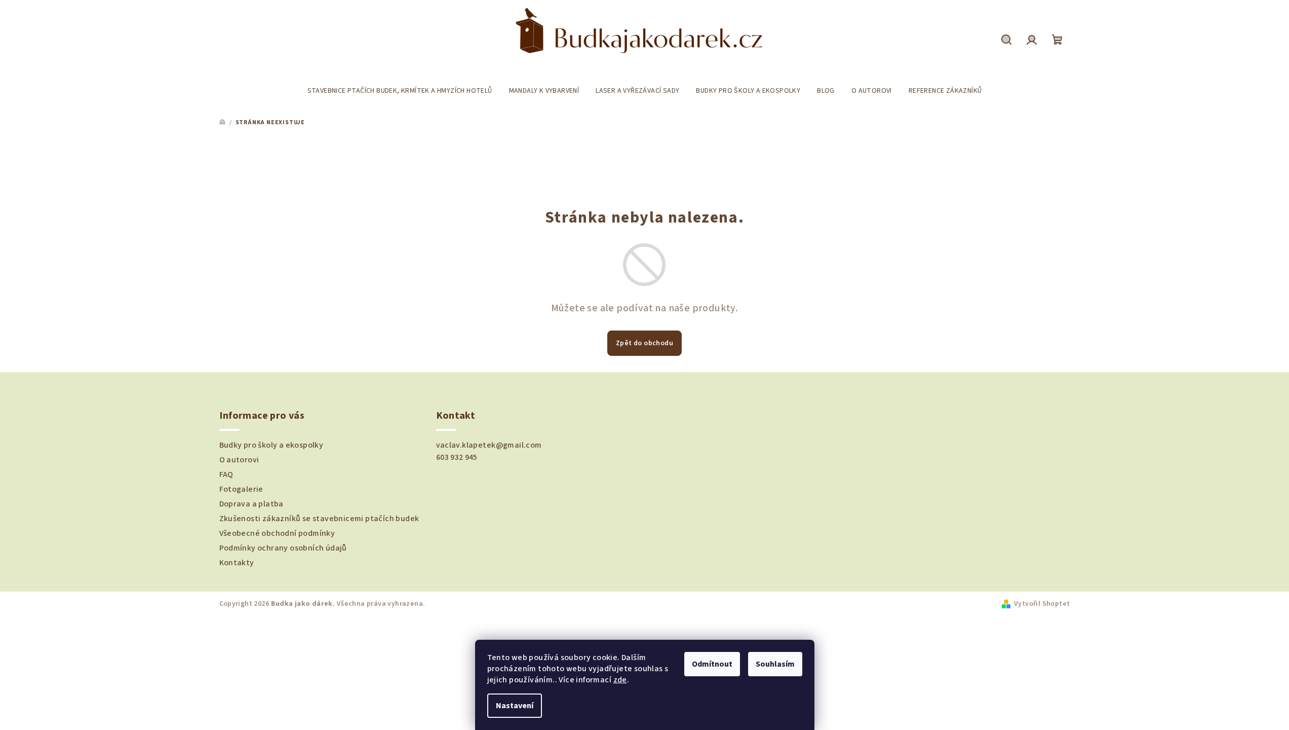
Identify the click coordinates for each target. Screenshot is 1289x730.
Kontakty (236, 562)
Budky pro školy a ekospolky (271, 445)
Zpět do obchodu (644, 343)
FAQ (226, 474)
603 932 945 (457, 457)
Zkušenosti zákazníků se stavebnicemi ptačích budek (319, 518)
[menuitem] (399, 90)
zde (620, 679)
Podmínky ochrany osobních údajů (283, 548)
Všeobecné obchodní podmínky (277, 533)
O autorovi (239, 459)
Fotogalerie (241, 489)
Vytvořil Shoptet (1042, 604)
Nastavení (514, 705)
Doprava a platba (251, 503)
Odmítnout (712, 664)
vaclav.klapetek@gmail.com (489, 445)
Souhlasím (775, 664)
